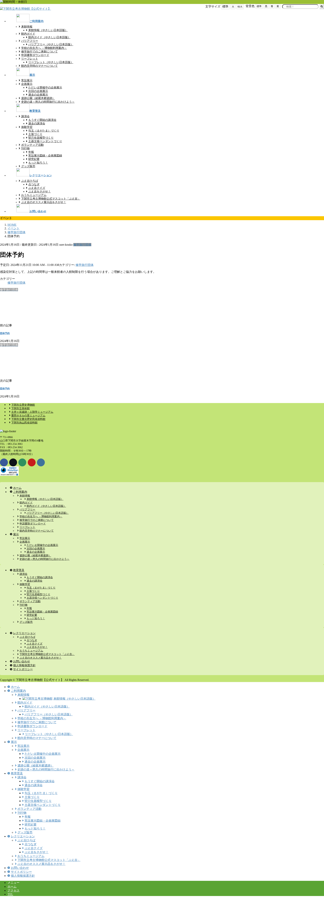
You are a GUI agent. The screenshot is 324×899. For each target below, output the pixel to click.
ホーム (12, 886)
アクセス (14, 890)
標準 (259, 6)
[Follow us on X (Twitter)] (13, 462)
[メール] (22, 462)
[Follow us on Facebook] (4, 462)
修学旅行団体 (82, 244)
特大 (240, 6)
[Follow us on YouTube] (32, 462)
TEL (10, 894)
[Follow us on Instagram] (41, 462)
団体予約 (5, 333)
